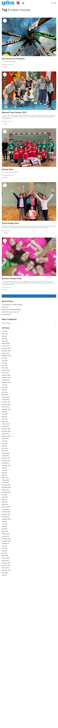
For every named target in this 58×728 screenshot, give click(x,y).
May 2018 (4, 551)
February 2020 (6, 507)
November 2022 (6, 431)
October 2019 (5, 516)
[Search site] (52, 3)
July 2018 (4, 546)
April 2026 (4, 338)
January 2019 (5, 536)
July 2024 (4, 385)
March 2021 (5, 477)
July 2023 (4, 411)
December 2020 (6, 485)
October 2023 (5, 407)
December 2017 (6, 563)
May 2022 (4, 446)
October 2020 (5, 490)
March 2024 (5, 394)
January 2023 (5, 426)
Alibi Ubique (5, 307)
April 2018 (4, 553)
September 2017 (6, 570)
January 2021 (5, 482)
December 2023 (6, 402)
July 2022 (4, 441)
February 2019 (5, 533)
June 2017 (4, 575)
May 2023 (4, 416)
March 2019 (5, 531)
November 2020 (6, 487)
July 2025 (4, 358)
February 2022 (6, 453)
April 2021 (4, 475)
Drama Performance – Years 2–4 (10, 312)
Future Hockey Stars (10, 223)
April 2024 (4, 392)
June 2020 (4, 497)
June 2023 (5, 414)
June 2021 (4, 470)
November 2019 (6, 514)
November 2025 (6, 350)
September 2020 (6, 492)
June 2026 (4, 333)
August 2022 (5, 438)
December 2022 (6, 429)
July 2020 (4, 494)
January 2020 (5, 509)
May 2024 (4, 390)
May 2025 (4, 363)
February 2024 (6, 397)
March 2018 (5, 555)
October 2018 (5, 543)
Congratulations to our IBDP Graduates (12, 304)
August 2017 (5, 572)
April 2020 (4, 502)
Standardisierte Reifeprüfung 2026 (11, 309)
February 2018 (5, 558)
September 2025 (6, 355)
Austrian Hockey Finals (12, 279)
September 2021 (6, 465)
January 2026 (5, 346)
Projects (6, 233)
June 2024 (5, 387)
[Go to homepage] (13, 3)
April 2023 (4, 419)
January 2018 (5, 560)
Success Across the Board (13, 59)
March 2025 (5, 368)
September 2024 (6, 382)
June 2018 (4, 548)
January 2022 (5, 455)
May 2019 (4, 526)
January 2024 (5, 399)
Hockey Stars (7, 169)
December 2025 (6, 348)
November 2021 (6, 460)
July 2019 (4, 521)
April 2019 (4, 529)
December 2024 (6, 375)
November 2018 (6, 541)
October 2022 (5, 433)
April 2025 (4, 365)
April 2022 (4, 448)
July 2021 (4, 468)
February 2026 (6, 343)
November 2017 (6, 565)
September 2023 (6, 409)
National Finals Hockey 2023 (14, 112)
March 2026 (5, 341)
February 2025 (6, 370)
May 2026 (4, 336)
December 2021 (6, 458)
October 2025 (5, 353)
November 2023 (6, 404)
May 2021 (4, 472)
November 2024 (6, 377)
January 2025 (5, 372)
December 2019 (6, 511)
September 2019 (6, 519)
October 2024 (5, 380)
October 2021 (5, 463)
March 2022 (5, 450)
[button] (55, 3)
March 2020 (5, 504)
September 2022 (6, 436)
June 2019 (4, 524)
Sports (5, 66)
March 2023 (5, 421)
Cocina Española (6, 314)
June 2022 (4, 443)
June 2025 (4, 360)
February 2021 (5, 480)
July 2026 (4, 331)
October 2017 (5, 568)
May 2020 (4, 499)
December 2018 (6, 538)
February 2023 (6, 424)
